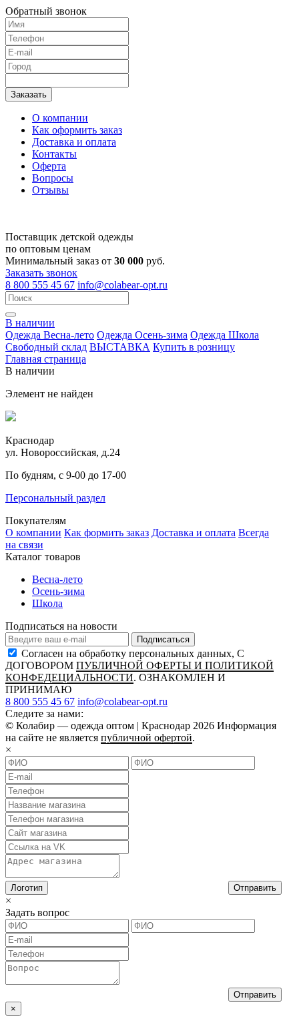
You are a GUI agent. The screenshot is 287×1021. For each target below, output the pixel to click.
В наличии (30, 323)
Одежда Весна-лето (49, 335)
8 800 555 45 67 (40, 284)
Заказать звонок (41, 272)
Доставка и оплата (74, 142)
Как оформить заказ (77, 130)
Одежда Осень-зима (142, 335)
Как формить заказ (106, 532)
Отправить (255, 888)
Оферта (49, 166)
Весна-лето (57, 579)
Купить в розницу (194, 347)
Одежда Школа (224, 335)
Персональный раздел (55, 497)
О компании (60, 118)
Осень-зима (58, 591)
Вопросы (52, 178)
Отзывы (50, 190)
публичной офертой (146, 737)
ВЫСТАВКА (119, 347)
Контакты (54, 154)
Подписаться (163, 639)
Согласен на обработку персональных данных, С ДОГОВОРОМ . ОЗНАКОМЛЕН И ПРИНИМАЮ (139, 671)
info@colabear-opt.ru (122, 284)
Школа (47, 603)
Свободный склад (46, 347)
